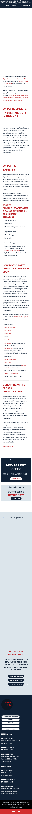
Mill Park (11, 95)
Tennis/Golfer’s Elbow (11, 373)
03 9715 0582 (10, 747)
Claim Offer (16, 478)
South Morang (18, 100)
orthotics (17, 250)
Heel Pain (7, 340)
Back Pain (7, 330)
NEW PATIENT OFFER (10, 717)
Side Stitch (7, 362)
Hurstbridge (24, 95)
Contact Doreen (16, 676)
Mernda (11, 98)
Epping (13, 5)
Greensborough (7, 100)
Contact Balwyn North (17, 684)
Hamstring (7, 343)
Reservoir (25, 98)
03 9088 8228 (10, 779)
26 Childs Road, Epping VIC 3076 (7, 773)
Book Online (10, 729)
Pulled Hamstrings (10, 359)
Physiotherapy (7, 79)
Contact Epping (16, 680)
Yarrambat (6, 98)
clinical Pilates (9, 250)
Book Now (16, 498)
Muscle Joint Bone (22, 79)
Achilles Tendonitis (10, 327)
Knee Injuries (8, 348)
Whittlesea (18, 98)
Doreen (6, 5)
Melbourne (25, 93)
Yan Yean (17, 95)
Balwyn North (25, 5)
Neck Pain (7, 334)
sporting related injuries (20, 317)
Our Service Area (8, 446)
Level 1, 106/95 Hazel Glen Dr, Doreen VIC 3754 (10, 741)
